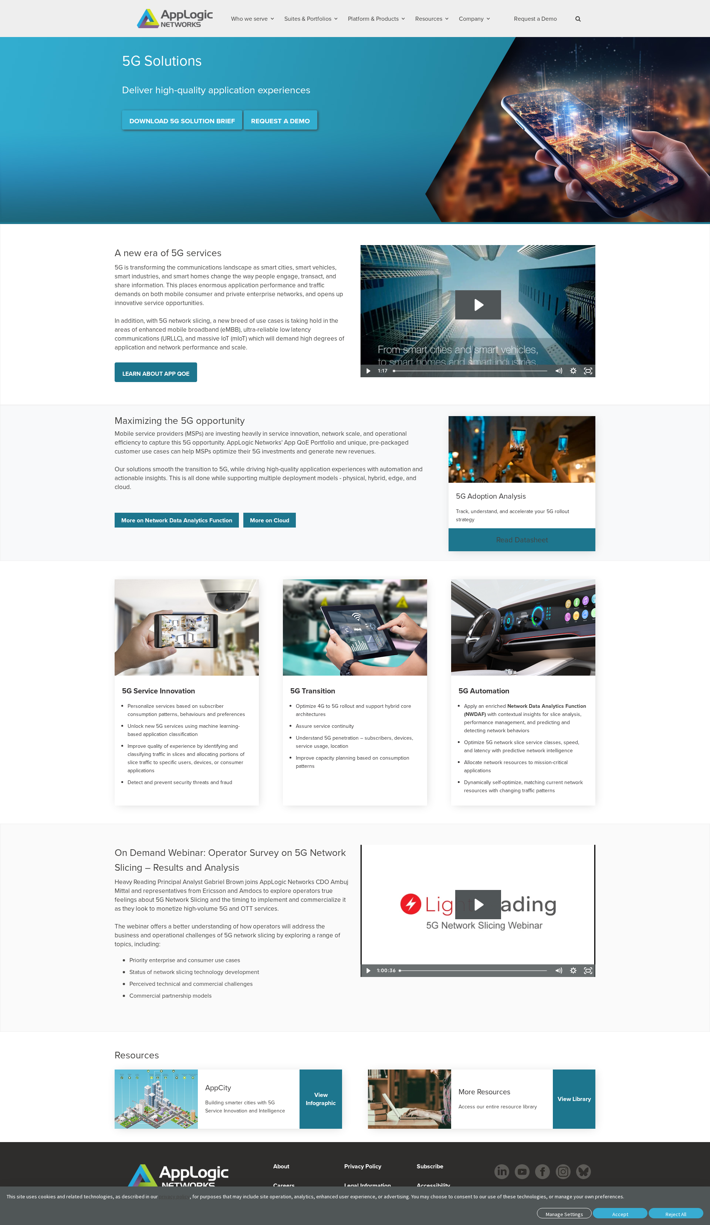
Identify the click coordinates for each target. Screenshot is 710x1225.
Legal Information (367, 1185)
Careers (284, 1185)
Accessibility (432, 1185)
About (281, 1166)
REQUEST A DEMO (280, 121)
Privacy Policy (362, 1166)
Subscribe (429, 1166)
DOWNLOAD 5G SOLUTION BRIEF (182, 121)
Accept (620, 1214)
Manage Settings (564, 1214)
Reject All (676, 1214)
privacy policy (174, 1196)
